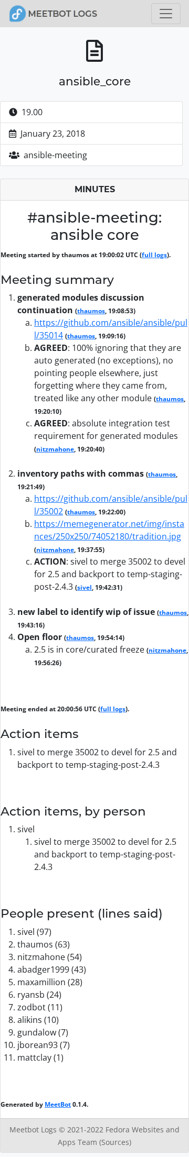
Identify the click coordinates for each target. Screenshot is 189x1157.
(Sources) (115, 1142)
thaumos (91, 310)
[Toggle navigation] (166, 13)
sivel (84, 587)
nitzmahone (55, 449)
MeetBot (58, 1104)
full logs (154, 254)
